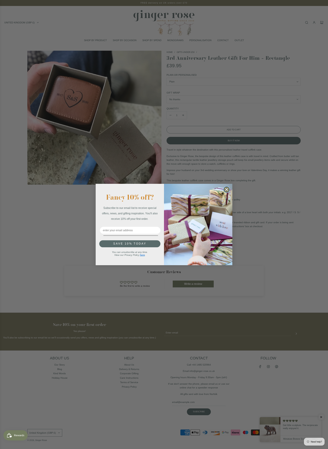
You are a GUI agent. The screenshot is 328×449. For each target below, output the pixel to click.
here (142, 255)
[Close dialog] (227, 190)
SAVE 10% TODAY (129, 243)
